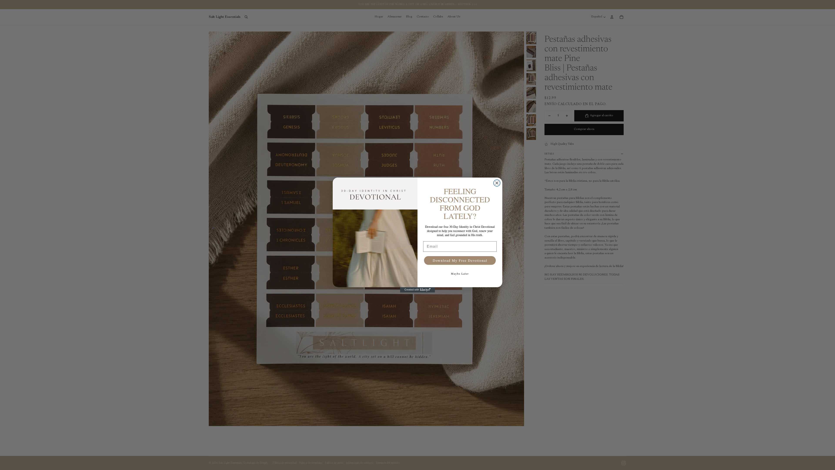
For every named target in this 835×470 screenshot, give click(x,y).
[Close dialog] (497, 183)
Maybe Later (460, 273)
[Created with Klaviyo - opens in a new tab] (417, 289)
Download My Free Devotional (460, 260)
